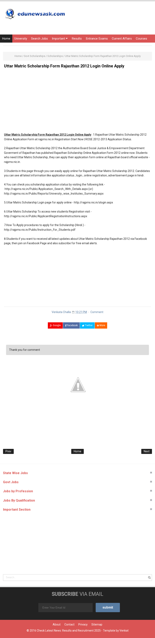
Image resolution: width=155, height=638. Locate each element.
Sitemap (96, 624)
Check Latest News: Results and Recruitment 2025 (69, 630)
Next (147, 451)
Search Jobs (39, 38)
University (20, 38)
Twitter (88, 325)
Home (6, 38)
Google (56, 325)
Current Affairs (122, 38)
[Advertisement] (77, 99)
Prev (8, 451)
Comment (96, 312)
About (57, 624)
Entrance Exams (97, 38)
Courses (141, 38)
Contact (69, 624)
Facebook (72, 325)
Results (77, 38)
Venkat (124, 630)
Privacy (83, 624)
